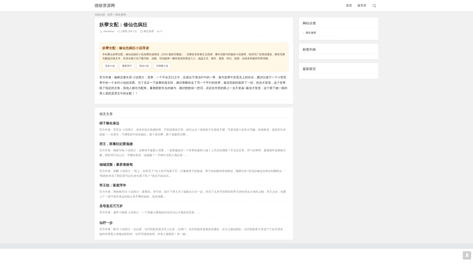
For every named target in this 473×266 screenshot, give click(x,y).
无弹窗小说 (162, 65)
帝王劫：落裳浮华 (112, 185)
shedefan (108, 31)
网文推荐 (121, 14)
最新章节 (127, 65)
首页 (349, 5)
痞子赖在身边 (109, 123)
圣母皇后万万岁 (111, 206)
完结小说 (144, 65)
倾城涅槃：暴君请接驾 (116, 164)
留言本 (362, 5)
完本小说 (110, 65)
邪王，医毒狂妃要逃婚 (116, 144)
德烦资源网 (105, 5)
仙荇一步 (106, 223)
